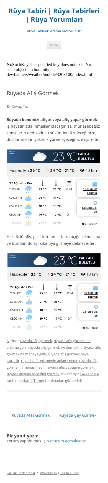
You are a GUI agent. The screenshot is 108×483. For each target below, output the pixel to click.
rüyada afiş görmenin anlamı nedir (49, 360)
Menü (54, 45)
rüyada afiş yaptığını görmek (70, 367)
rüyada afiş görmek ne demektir (54, 347)
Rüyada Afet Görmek (28, 415)
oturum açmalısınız (68, 440)
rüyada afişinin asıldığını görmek (33, 373)
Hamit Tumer (33, 380)
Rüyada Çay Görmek (80, 415)
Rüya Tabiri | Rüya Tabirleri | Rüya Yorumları (54, 15)
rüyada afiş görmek (36, 340)
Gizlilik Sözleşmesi (21, 473)
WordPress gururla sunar (59, 473)
